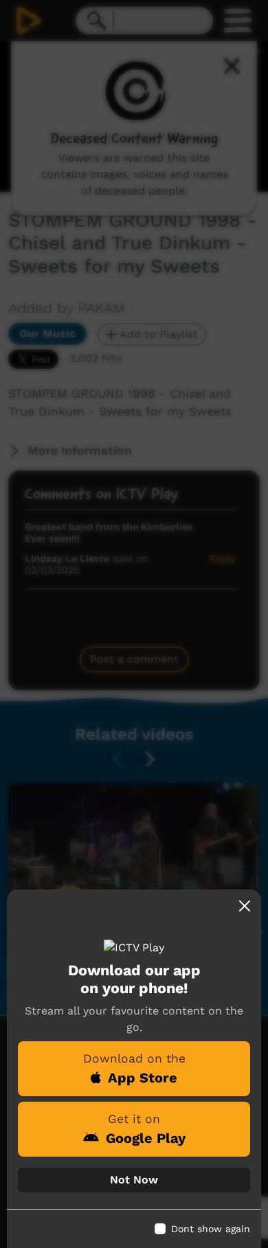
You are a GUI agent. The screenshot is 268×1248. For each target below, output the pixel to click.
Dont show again (210, 1228)
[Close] (245, 906)
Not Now (134, 1179)
